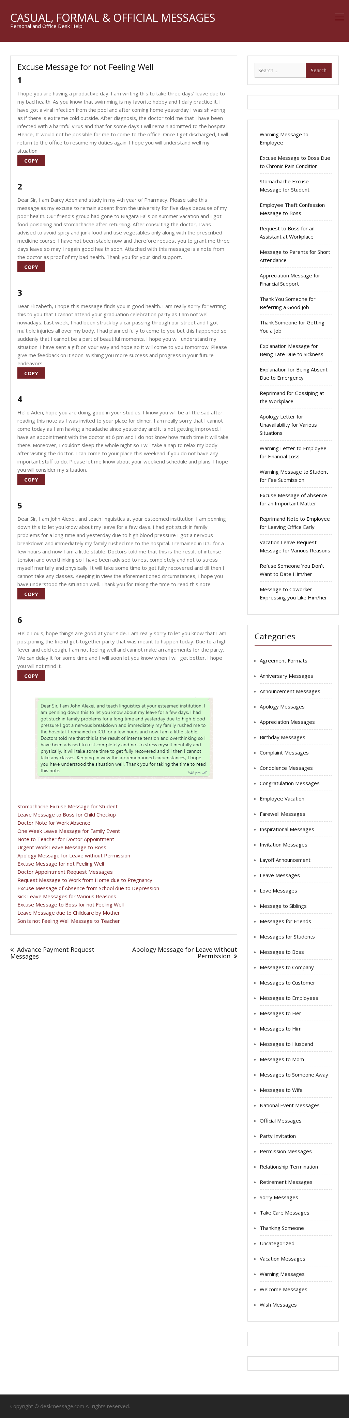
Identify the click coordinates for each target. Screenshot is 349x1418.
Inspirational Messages (287, 829)
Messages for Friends (285, 921)
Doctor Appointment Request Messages (65, 871)
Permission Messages (286, 1151)
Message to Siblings (283, 905)
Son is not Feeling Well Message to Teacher (68, 920)
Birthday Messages (282, 737)
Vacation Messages (282, 1258)
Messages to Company (287, 967)
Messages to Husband (286, 1043)
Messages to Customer (287, 982)
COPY (31, 160)
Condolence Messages (286, 767)
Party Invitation (278, 1135)
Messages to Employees (289, 997)
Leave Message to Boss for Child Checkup (66, 814)
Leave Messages (280, 875)
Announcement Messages (290, 691)
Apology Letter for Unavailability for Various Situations (288, 424)
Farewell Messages (282, 813)
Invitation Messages (283, 844)
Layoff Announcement (285, 859)
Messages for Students (287, 936)
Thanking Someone (282, 1227)
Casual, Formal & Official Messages (112, 17)
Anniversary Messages (286, 675)
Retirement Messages (286, 1181)
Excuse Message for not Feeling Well (60, 863)
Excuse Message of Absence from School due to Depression (88, 888)
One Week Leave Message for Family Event (68, 830)
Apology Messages (282, 706)
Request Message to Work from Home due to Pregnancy (84, 879)
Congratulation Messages (290, 783)
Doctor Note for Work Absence (53, 822)
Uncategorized (277, 1243)
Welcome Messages (283, 1289)
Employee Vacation (282, 798)
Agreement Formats (283, 660)
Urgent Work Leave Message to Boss (61, 847)
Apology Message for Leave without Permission (73, 855)
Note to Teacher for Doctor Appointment (65, 839)
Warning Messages (282, 1273)
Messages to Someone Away (294, 1074)
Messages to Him (281, 1028)
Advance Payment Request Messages (52, 953)
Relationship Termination (289, 1166)
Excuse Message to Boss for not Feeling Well (70, 904)
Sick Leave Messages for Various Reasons (66, 896)
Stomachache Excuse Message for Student (67, 806)
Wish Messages (278, 1304)
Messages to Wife (281, 1089)
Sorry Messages (279, 1197)
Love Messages (278, 890)
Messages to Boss (282, 951)
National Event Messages (290, 1105)
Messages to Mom (282, 1059)
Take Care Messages (284, 1212)
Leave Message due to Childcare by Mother (68, 912)
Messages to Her (280, 1013)
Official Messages (281, 1120)
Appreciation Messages (287, 721)
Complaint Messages (284, 752)
